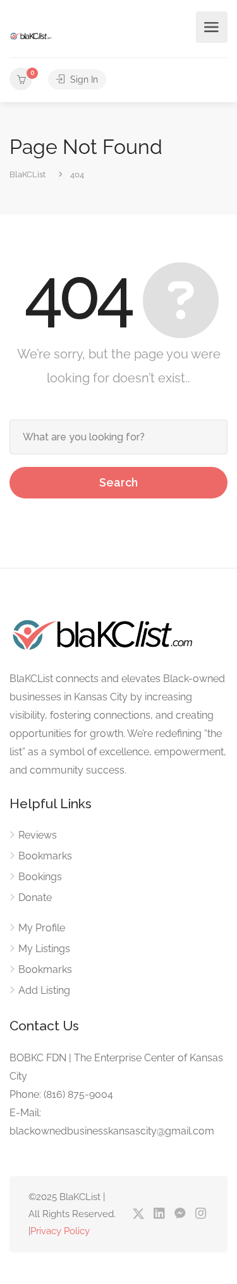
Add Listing (44, 990)
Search (118, 482)
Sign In (83, 79)
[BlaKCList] (31, 36)
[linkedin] (159, 1214)
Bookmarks (45, 856)
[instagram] (201, 1214)
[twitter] (138, 1214)
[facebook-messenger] (180, 1214)
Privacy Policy (60, 1231)
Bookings (40, 877)
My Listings (44, 949)
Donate (35, 898)
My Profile (41, 928)
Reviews (37, 835)
